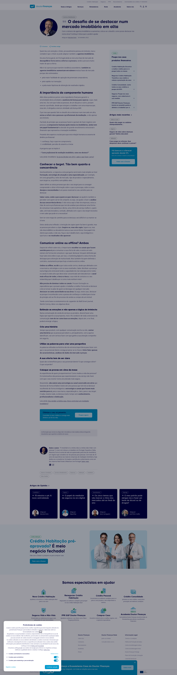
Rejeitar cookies (11, 667)
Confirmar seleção (52, 667)
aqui (40, 632)
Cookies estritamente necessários (19, 654)
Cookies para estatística (15, 657)
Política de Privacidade (37, 646)
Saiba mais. (47, 650)
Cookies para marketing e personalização (21, 660)
